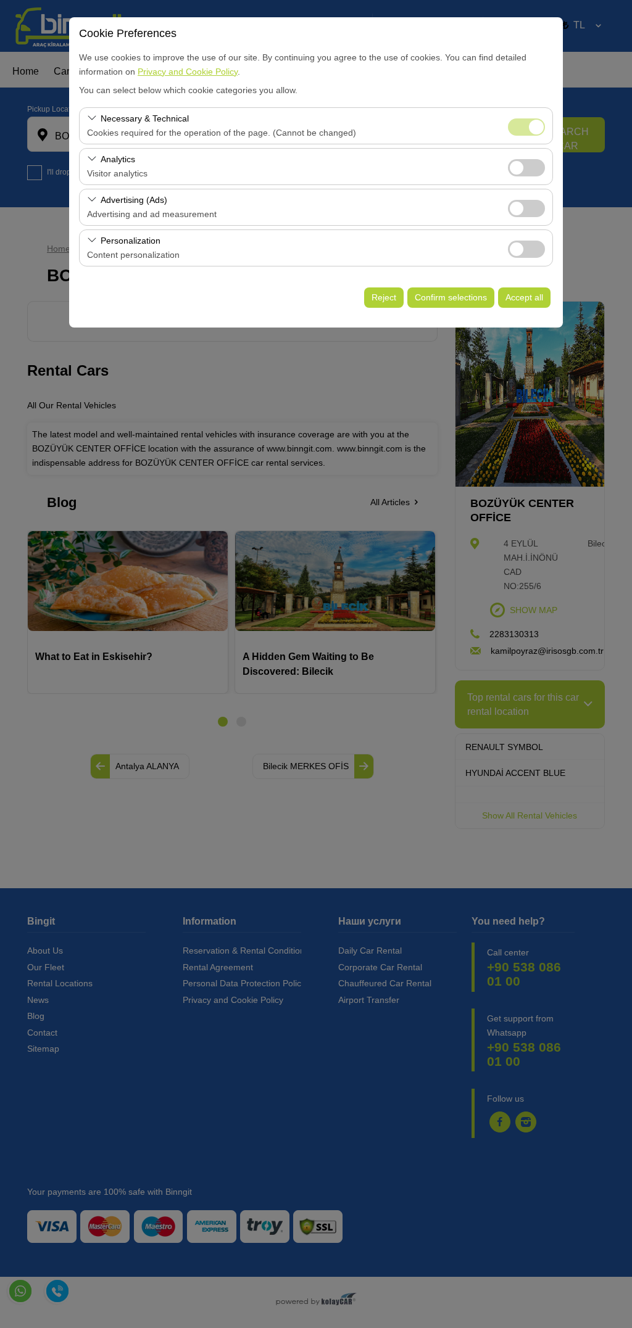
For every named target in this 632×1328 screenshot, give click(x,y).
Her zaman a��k (526, 127)
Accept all (524, 297)
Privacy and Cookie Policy (188, 71)
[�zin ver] (526, 166)
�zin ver (526, 167)
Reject (384, 297)
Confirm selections (451, 297)
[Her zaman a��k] (526, 125)
